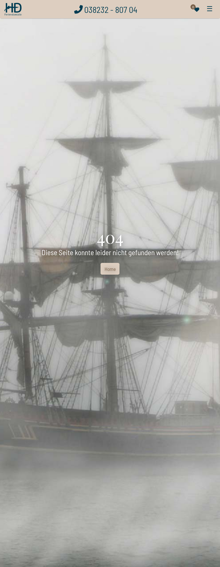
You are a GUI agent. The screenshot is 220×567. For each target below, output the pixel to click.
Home (110, 269)
